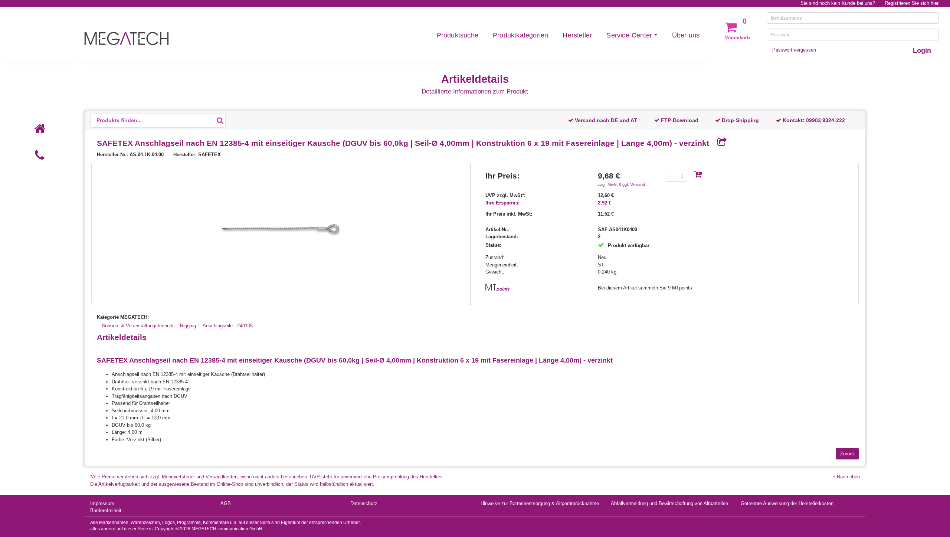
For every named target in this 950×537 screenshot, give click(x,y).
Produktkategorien (520, 35)
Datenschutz (363, 503)
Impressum (102, 503)
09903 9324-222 (825, 120)
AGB (225, 503)
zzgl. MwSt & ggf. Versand (621, 184)
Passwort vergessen (794, 50)
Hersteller (577, 35)
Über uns (686, 35)
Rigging (188, 325)
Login (922, 50)
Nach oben (847, 476)
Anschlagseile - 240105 (228, 325)
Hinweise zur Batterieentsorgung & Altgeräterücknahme (540, 503)
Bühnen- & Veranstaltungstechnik (137, 325)
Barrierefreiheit (105, 510)
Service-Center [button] (629, 35)
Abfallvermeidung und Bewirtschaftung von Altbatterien (669, 503)
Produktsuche (457, 35)
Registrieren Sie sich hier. (912, 3)
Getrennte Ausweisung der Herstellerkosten (787, 503)
